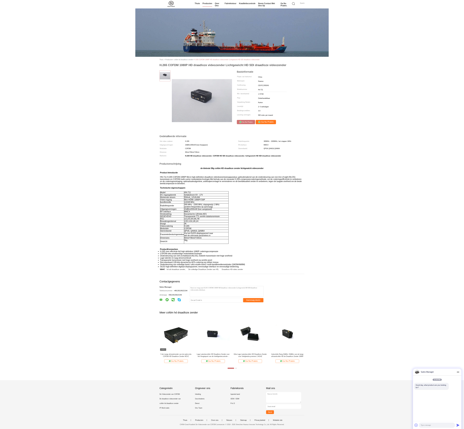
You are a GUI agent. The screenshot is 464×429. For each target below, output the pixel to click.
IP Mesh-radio (164, 408)
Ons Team (198, 408)
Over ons (214, 420)
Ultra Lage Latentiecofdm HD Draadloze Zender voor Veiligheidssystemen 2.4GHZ (250, 355)
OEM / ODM (235, 399)
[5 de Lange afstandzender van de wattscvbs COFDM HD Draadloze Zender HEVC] (176, 334)
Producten (207, 3)
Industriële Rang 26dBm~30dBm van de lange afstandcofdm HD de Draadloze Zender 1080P (287, 355)
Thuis (197, 3)
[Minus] (458, 372)
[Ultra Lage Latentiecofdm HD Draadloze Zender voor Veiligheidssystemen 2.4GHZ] (250, 334)
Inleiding (198, 394)
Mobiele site (277, 420)
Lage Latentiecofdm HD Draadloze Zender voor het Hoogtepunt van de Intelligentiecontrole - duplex (213, 355)
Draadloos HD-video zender (232, 269)
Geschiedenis (200, 399)
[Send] (458, 425)
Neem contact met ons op (266, 4)
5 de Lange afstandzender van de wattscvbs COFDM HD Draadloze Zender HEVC (176, 355)
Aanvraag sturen (253, 300)
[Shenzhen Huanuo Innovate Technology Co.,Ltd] (171, 4)
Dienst (197, 403)
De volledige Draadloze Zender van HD (203, 269)
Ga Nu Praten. (284, 4)
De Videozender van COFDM (170, 394)
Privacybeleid (259, 420)
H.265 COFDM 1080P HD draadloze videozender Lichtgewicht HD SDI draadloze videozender (227, 60)
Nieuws (229, 420)
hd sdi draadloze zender (176, 269)
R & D (233, 403)
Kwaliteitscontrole (247, 3)
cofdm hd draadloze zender (169, 403)
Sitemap (243, 420)
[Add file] (416, 425)
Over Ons (217, 4)
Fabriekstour (230, 3)
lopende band (235, 394)
